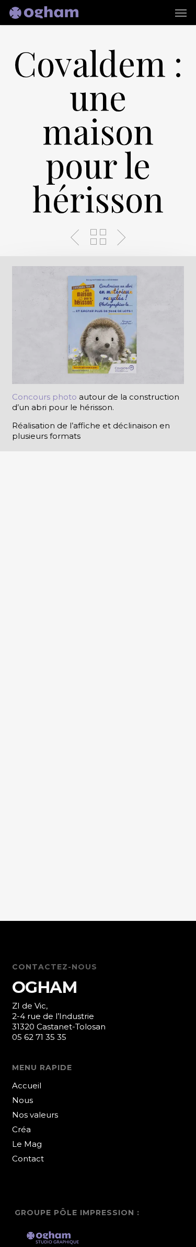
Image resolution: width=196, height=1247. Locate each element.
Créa (21, 1129)
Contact (28, 1159)
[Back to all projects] (98, 237)
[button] (181, 12)
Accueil (26, 1085)
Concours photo (44, 397)
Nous (22, 1100)
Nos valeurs (35, 1115)
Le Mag (27, 1144)
